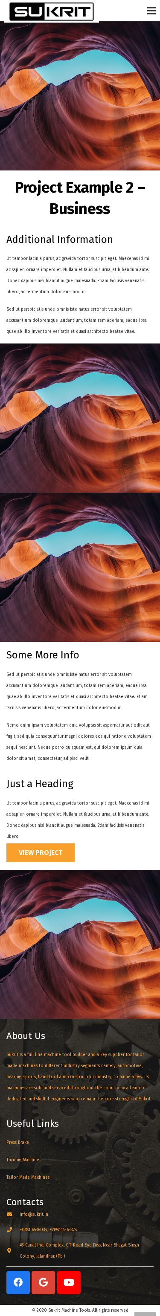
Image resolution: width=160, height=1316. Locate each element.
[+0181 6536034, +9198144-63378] (13, 1229)
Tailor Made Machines (27, 1177)
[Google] (43, 1282)
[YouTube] (69, 1282)
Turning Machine (22, 1160)
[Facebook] (18, 1282)
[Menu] (151, 10)
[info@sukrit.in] (13, 1214)
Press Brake (18, 1142)
